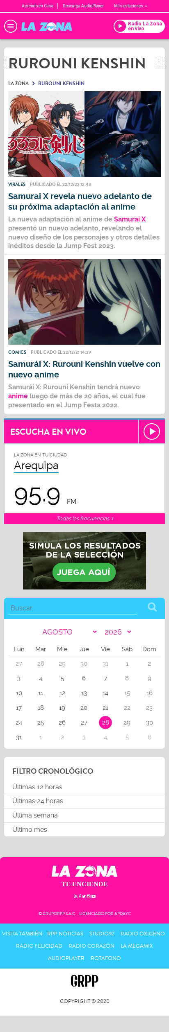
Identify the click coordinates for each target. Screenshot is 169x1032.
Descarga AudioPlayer (83, 6)
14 (105, 693)
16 (149, 693)
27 (84, 722)
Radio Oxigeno (143, 933)
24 (19, 722)
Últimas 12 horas (37, 787)
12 (62, 693)
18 (41, 707)
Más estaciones (128, 6)
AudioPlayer (66, 958)
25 (40, 722)
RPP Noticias (65, 933)
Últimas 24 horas (37, 801)
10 (19, 693)
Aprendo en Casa (37, 6)
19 (62, 707)
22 (127, 707)
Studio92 (101, 933)
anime (18, 396)
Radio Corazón (91, 946)
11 (40, 693)
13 (84, 693)
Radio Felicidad (39, 946)
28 (105, 722)
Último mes (29, 829)
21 (105, 707)
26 (62, 722)
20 (83, 707)
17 (19, 707)
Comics (17, 352)
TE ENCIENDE (85, 884)
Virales (16, 184)
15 (127, 693)
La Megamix (137, 946)
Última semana (35, 815)
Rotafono (106, 958)
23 (149, 707)
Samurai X (129, 219)
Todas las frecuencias (83, 518)
